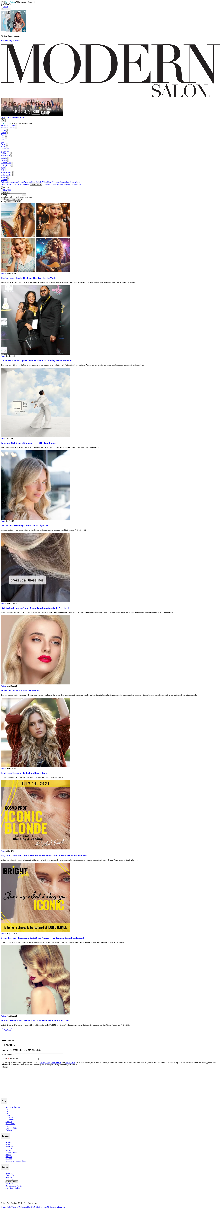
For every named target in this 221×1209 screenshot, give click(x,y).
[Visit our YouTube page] (8, 4)
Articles (4, 182)
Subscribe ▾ (6, 9)
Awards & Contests (8, 125)
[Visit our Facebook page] (2, 4)
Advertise (19, 184)
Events (3, 144)
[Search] (23, 194)
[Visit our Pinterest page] (6, 4)
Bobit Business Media (58, 184)
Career (3, 130)
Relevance (16, 201)
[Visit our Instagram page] (5, 4)
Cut (2, 140)
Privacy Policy (6, 1207)
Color (3, 135)
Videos (44, 182)
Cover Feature (10, 2)
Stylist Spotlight (6, 172)
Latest (9, 201)
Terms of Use (16, 1207)
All (3, 199)
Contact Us (12, 184)
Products (21, 182)
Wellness (4, 177)
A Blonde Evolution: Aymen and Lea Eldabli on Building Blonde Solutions (36, 360)
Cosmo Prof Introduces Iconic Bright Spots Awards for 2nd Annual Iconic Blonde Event (42, 938)
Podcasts (57, 182)
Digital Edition (14, 41)
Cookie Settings (36, 184)
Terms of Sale (26, 1207)
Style (3, 168)
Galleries (4, 158)
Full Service (5, 153)
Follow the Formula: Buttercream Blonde (20, 690)
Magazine (14, 182)
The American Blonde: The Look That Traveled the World (28, 278)
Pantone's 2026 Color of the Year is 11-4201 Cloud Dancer (28, 443)
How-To (50, 182)
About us (4, 184)
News (9, 182)
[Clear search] (25, 194)
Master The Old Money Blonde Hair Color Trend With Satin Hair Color (35, 1020)
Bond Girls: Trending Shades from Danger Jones (24, 773)
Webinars (18, 2)
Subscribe (4, 41)
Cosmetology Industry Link (70, 182)
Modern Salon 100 (28, 2)
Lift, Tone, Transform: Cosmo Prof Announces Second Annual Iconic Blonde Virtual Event (44, 855)
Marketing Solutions (73, 184)
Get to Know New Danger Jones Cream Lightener (24, 525)
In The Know (6, 163)
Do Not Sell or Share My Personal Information (48, 1207)
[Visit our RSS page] (10, 4)
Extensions (5, 149)
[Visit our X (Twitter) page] (3, 4)
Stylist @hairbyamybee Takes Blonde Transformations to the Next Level (35, 608)
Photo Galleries (36, 182)
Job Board (46, 184)
